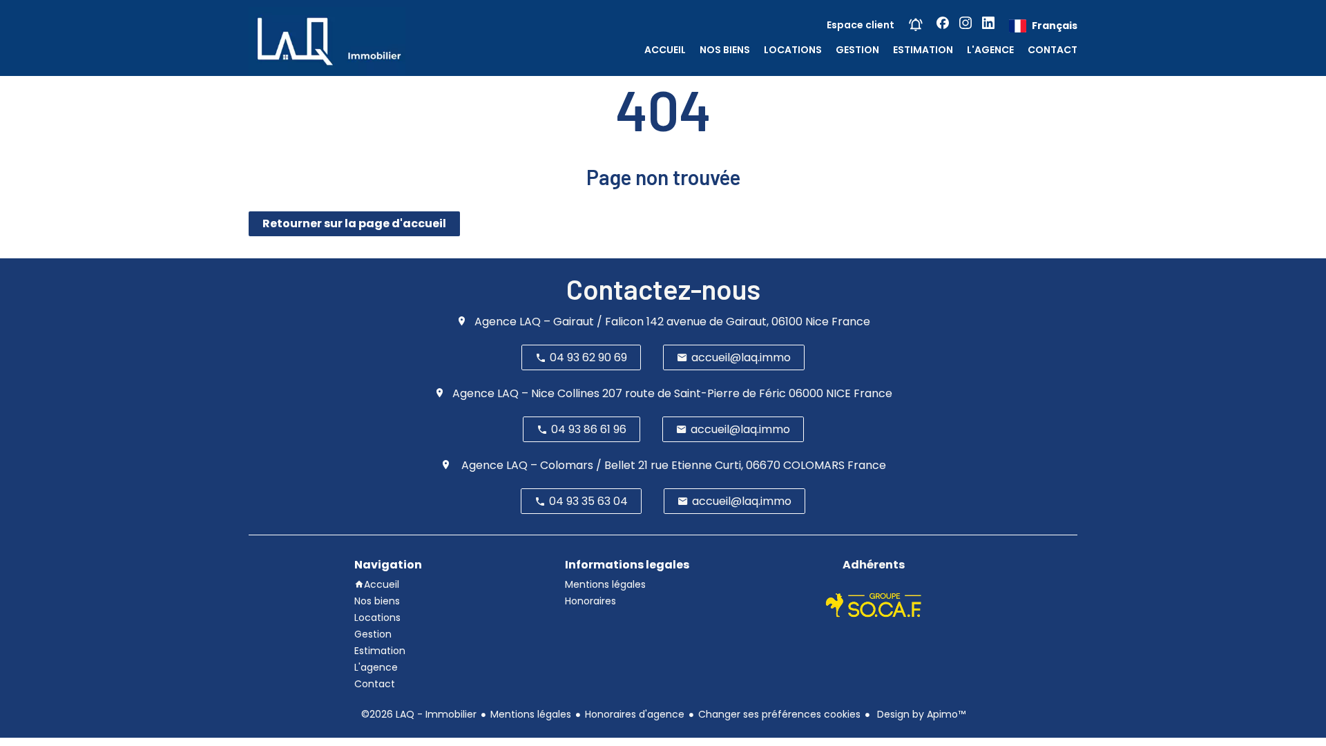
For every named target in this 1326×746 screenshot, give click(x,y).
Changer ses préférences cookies (779, 714)
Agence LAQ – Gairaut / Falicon (559, 321)
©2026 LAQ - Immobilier (419, 714)
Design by (919, 714)
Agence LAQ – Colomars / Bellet (547, 465)
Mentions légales (530, 714)
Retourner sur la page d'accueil (354, 223)
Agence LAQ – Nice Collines (525, 393)
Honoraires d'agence (634, 714)
